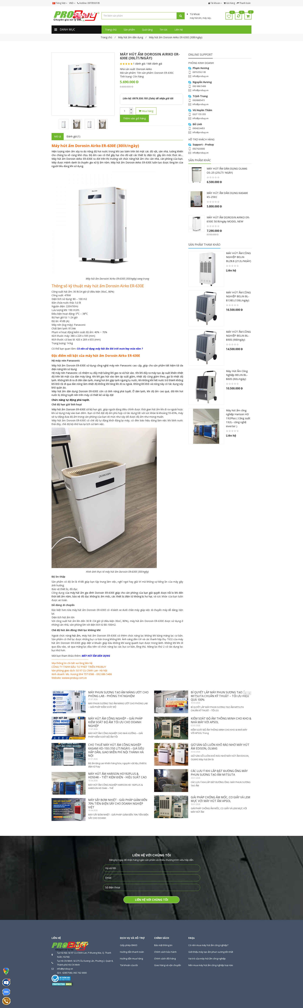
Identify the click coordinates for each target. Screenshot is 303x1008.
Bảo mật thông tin (163, 945)
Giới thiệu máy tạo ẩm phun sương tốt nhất (210, 951)
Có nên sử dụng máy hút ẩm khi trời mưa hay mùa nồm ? (110, 348)
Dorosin (70, 365)
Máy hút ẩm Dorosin (63, 158)
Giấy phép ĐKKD (128, 945)
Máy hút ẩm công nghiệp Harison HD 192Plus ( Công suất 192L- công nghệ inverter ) (238, 418)
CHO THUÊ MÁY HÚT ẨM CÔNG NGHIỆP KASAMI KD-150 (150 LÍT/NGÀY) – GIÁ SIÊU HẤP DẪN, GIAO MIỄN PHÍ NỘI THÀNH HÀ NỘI (116, 750)
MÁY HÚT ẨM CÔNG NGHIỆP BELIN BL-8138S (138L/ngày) (238, 296)
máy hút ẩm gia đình (82, 592)
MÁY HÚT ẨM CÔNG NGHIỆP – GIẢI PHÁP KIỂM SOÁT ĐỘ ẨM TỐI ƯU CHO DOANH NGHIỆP (115, 722)
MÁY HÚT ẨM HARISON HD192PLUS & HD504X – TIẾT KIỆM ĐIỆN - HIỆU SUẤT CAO (117, 775)
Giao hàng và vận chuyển (167, 965)
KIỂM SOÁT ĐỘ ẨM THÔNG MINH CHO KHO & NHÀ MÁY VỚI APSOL (221, 720)
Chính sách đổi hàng (165, 958)
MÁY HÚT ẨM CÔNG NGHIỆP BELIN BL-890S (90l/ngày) (238, 335)
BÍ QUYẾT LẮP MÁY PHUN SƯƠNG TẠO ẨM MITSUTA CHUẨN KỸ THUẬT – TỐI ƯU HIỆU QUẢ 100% (220, 696)
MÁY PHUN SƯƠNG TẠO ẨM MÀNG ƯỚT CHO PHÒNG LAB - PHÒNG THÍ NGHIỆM (118, 694)
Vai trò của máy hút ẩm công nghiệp (207, 958)
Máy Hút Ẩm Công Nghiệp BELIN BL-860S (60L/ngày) (237, 375)
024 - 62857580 (64, 972)
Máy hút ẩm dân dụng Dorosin (70, 391)
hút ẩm (76, 635)
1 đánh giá (139, 63)
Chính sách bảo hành (165, 951)
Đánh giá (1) (73, 136)
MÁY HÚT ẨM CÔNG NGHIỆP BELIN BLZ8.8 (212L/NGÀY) (238, 257)
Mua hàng (147, 111)
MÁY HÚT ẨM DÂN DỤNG (96, 655)
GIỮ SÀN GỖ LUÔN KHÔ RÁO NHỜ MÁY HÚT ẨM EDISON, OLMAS (220, 746)
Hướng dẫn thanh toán (132, 951)
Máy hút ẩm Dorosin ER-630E (68, 409)
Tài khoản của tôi (129, 965)
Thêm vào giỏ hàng (134, 118)
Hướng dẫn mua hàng (131, 958)
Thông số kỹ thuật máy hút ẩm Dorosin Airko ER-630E (98, 285)
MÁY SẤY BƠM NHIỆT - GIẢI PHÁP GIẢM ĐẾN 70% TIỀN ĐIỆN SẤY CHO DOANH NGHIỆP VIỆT (117, 803)
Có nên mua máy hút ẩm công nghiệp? (208, 945)
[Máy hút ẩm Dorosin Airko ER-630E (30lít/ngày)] (83, 83)
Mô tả (57, 136)
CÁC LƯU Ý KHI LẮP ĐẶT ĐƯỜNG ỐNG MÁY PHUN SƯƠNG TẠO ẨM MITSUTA (219, 773)
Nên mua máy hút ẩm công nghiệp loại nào (210, 965)
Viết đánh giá (154, 63)
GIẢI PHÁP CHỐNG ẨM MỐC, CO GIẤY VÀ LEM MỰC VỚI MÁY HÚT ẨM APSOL (220, 799)
